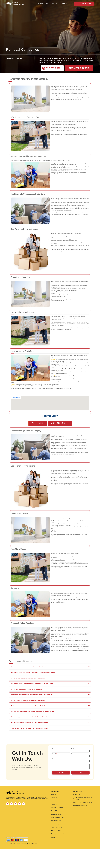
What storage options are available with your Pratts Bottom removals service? (32, 694)
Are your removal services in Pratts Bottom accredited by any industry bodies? (33, 672)
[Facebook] (7, 803)
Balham (12, 384)
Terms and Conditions (56, 801)
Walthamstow (14, 385)
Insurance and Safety (56, 820)
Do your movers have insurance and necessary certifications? (28, 678)
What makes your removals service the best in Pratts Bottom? (28, 706)
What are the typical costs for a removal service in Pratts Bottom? (29, 717)
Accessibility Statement (57, 807)
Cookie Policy (54, 810)
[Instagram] (15, 803)
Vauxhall (53, 359)
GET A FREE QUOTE (79, 68)
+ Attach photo (61, 772)
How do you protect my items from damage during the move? (28, 700)
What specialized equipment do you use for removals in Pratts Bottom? (30, 667)
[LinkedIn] (19, 803)
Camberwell (54, 368)
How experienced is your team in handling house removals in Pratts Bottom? (32, 683)
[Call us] (60, 423)
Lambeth (53, 381)
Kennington (54, 375)
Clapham (53, 365)
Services (40, 3)
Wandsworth (54, 371)
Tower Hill (53, 378)
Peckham (53, 362)
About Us (54, 3)
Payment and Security (56, 827)
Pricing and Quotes (56, 830)
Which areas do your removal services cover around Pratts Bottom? (30, 728)
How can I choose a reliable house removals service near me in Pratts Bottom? (32, 711)
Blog (47, 3)
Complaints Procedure (57, 814)
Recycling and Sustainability (58, 833)
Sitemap (53, 837)
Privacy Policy (54, 804)
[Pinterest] (23, 803)
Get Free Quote (37, 423)
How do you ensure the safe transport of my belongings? (27, 689)
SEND (80, 772)
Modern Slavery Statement (58, 824)
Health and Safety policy (57, 817)
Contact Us (63, 3)
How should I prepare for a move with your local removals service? (29, 722)
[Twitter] (11, 803)
